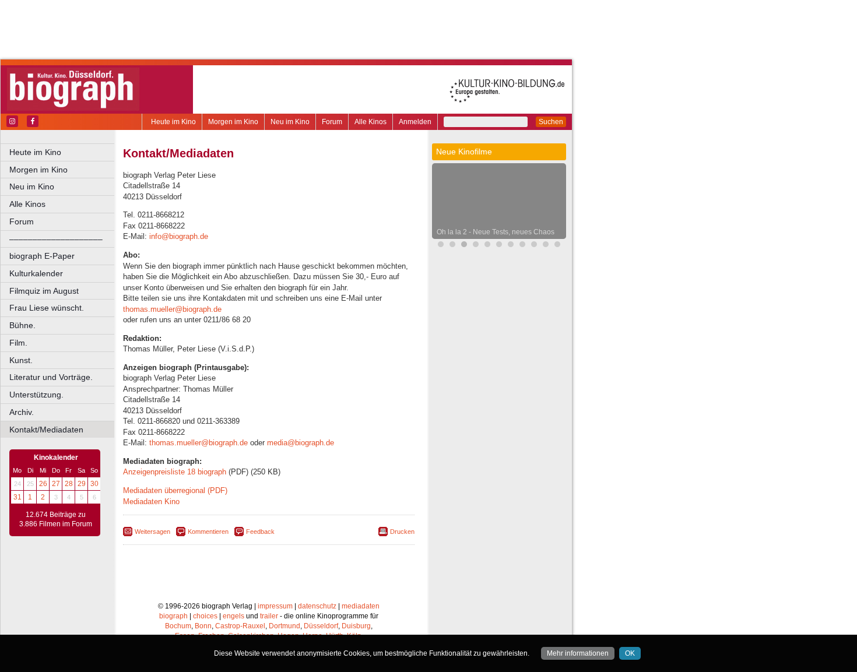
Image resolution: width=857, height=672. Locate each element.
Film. (18, 342)
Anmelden (415, 122)
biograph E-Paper (42, 256)
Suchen (551, 122)
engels (233, 616)
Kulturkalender (36, 273)
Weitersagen (152, 531)
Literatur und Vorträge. (51, 377)
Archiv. (21, 412)
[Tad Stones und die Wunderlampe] (476, 245)
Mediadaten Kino (151, 501)
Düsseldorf (321, 626)
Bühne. (22, 325)
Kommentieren (208, 531)
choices (205, 616)
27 (56, 484)
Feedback (260, 531)
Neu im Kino (290, 122)
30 (94, 484)
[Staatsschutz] (534, 245)
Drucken (402, 531)
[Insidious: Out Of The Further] (499, 245)
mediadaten (361, 606)
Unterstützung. (36, 394)
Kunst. (21, 360)
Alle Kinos (370, 122)
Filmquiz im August (44, 290)
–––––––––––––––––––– (56, 239)
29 (82, 484)
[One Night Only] (441, 245)
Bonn (203, 626)
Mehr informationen (578, 653)
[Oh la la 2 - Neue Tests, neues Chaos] (464, 245)
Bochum (178, 626)
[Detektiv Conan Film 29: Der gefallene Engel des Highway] (546, 245)
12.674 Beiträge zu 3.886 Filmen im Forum (55, 519)
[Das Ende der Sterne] (452, 245)
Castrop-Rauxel (240, 626)
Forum (332, 122)
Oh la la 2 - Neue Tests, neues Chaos (495, 232)
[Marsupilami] (487, 245)
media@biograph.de (300, 442)
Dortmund (284, 626)
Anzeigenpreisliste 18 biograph (174, 471)
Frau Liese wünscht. (46, 307)
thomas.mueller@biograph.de (172, 309)
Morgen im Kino (233, 122)
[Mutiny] (511, 245)
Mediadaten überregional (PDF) (175, 490)
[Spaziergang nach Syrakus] (522, 245)
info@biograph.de (178, 236)
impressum (275, 606)
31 (17, 497)
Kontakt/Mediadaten (46, 429)
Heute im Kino (173, 122)
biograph (173, 616)
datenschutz (317, 606)
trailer (269, 616)
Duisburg (356, 626)
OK (630, 653)
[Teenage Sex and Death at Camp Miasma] (557, 245)
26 (43, 484)
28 (69, 484)
